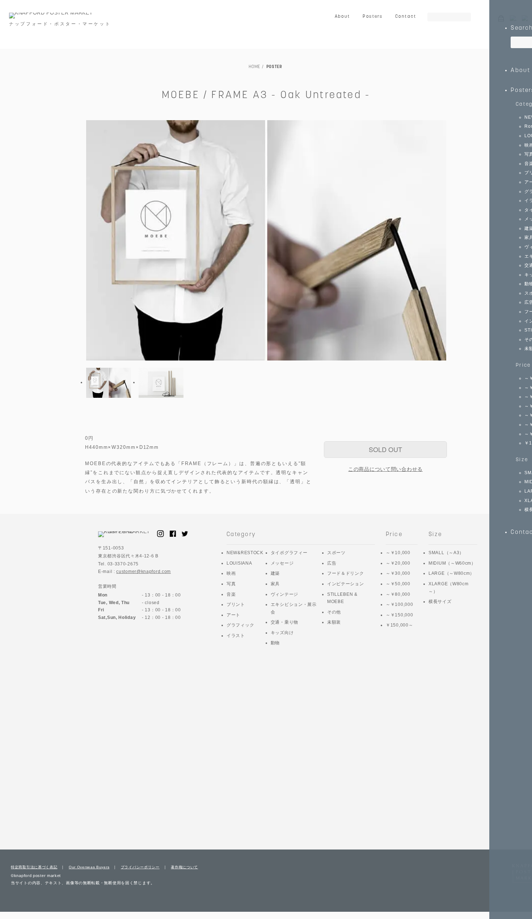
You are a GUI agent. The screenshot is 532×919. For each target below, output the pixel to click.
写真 (231, 583)
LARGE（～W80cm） (451, 573)
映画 (231, 573)
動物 (275, 642)
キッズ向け (282, 632)
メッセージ (282, 563)
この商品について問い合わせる (385, 469)
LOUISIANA (239, 563)
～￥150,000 (399, 614)
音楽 (231, 594)
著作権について (184, 867)
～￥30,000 (398, 573)
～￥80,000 (398, 594)
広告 (331, 563)
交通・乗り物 (284, 622)
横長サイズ (440, 601)
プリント (236, 604)
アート (233, 614)
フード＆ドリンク (345, 573)
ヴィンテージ (284, 594)
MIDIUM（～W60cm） (452, 563)
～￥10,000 (398, 552)
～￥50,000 (398, 583)
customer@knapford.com (143, 571)
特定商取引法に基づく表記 (34, 867)
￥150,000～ (399, 625)
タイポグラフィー (289, 552)
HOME (254, 67)
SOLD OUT (385, 449)
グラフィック (240, 625)
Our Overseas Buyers (89, 867)
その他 (334, 612)
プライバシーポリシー (140, 867)
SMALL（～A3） (446, 552)
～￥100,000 (399, 604)
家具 (275, 583)
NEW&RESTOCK (245, 552)
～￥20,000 (398, 563)
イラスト (236, 635)
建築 (275, 573)
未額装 (334, 622)
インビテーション (345, 583)
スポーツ (336, 552)
